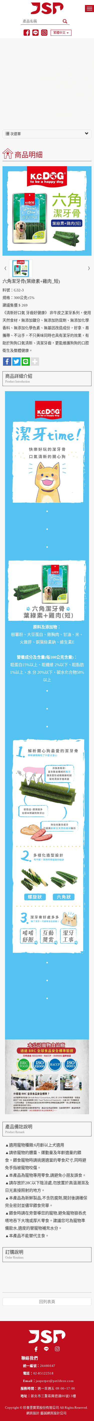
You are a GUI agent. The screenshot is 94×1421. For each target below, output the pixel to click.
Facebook (27, 32)
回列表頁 (47, 1302)
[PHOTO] (47, 211)
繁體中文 (59, 33)
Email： (29, 1381)
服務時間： (29, 1388)
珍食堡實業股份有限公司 (47, 8)
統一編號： (31, 1366)
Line (35, 32)
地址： (26, 1396)
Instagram (44, 32)
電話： (28, 1373)
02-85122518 (43, 1373)
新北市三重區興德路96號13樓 (53, 1396)
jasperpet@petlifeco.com (54, 1381)
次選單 (15, 134)
